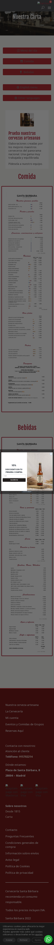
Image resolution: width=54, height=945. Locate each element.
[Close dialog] (51, 454)
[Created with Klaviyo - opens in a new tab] (27, 492)
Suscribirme (14, 480)
